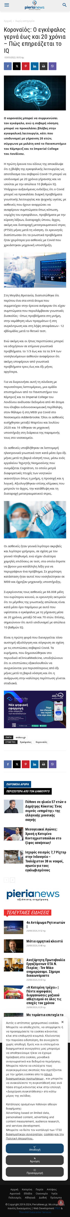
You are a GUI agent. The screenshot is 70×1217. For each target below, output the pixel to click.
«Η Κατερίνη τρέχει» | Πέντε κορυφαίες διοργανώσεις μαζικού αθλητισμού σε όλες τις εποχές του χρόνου (43, 995)
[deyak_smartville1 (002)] (35, 709)
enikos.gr (21, 737)
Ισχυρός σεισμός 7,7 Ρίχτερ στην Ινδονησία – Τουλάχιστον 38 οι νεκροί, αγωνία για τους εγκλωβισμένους (45, 861)
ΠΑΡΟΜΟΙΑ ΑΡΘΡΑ (17, 784)
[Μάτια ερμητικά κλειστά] (13, 946)
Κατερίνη (27, 1189)
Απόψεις (52, 1189)
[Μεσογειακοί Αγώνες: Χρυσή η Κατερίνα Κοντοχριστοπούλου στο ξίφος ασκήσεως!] (13, 834)
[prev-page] (6, 880)
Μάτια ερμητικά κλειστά (44, 941)
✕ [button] (62, 1022)
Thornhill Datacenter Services (35, 1212)
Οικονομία (42, 1193)
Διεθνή (43, 1197)
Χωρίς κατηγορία (24, 21)
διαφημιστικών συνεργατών (24, 1134)
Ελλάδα (28, 1193)
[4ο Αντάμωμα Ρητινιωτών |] (13, 927)
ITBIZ (58, 1208)
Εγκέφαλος (26, 742)
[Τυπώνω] (43, 66)
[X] (17, 66)
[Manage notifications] (61, 1202)
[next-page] (12, 880)
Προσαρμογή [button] (35, 1173)
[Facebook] (8, 66)
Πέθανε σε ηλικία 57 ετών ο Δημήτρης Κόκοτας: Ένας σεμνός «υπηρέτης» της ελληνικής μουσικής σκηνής (45, 811)
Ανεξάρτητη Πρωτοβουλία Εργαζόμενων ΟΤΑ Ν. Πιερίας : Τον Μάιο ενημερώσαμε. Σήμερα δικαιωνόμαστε (45, 967)
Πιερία (39, 1189)
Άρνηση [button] (35, 1161)
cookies (49, 1134)
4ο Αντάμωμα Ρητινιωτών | (45, 924)
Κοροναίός (41, 742)
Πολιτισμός (15, 1197)
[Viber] (52, 66)
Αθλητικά (30, 1197)
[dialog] (35, 1099)
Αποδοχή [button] (34, 1149)
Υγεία (54, 1193)
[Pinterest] (26, 66)
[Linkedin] (34, 66)
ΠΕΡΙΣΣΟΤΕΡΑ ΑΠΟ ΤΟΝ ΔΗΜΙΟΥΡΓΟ (27, 791)
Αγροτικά (15, 1193)
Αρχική (8, 21)
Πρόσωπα (56, 1197)
